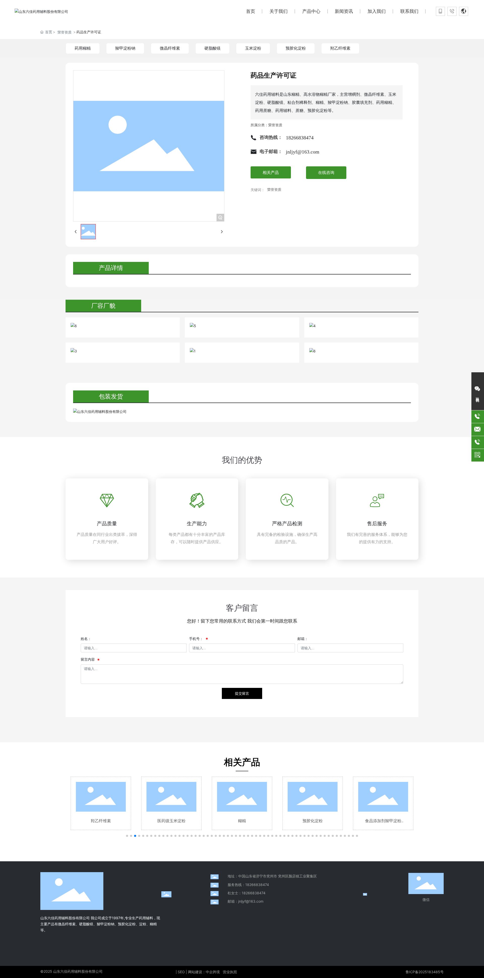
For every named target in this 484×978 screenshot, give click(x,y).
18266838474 (300, 137)
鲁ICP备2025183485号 (425, 972)
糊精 (171, 820)
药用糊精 (83, 48)
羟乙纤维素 (340, 48)
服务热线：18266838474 (248, 884)
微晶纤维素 (170, 48)
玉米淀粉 (253, 48)
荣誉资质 (64, 32)
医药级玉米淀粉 (101, 820)
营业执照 (230, 972)
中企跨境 (213, 972)
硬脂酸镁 (212, 48)
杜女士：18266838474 (246, 893)
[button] (127, 836)
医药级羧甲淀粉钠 (383, 820)
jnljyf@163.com (302, 152)
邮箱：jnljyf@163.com (245, 901)
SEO (181, 972)
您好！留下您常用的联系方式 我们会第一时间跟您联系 (242, 621)
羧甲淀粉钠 (125, 48)
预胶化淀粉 (296, 48)
